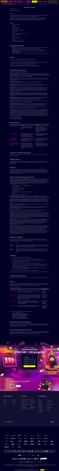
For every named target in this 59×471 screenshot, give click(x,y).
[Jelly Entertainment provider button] (52, 441)
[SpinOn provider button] (33, 444)
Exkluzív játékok (49, 407)
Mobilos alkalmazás (33, 401)
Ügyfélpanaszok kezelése (25, 399)
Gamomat (13, 401)
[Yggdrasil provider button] (13, 435)
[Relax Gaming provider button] (13, 438)
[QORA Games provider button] (39, 441)
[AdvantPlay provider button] (46, 444)
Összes (48, 410)
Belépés (40, 1)
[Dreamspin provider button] (7, 447)
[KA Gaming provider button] (39, 438)
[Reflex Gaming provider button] (26, 441)
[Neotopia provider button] (20, 447)
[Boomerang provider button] (46, 438)
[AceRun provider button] (13, 441)
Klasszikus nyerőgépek (50, 404)
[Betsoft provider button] (26, 435)
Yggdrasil (13, 399)
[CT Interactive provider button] (52, 438)
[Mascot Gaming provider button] (52, 435)
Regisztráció (34, 1)
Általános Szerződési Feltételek (33, 408)
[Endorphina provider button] (7, 435)
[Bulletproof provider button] (20, 441)
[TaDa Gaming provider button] (46, 435)
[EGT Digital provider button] (33, 438)
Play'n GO (5, 401)
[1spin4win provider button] (20, 435)
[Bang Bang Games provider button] (26, 444)
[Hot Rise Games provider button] (13, 444)
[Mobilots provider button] (7, 444)
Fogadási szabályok (24, 401)
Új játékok (40, 401)
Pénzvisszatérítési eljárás (25, 404)
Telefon (32, 356)
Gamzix (5, 404)
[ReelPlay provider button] (33, 441)
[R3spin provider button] (52, 444)
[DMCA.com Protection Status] (36, 458)
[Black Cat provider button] (39, 444)
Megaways (48, 399)
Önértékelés (32, 399)
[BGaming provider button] (26, 438)
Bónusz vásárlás (40, 407)
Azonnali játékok (41, 410)
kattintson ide (37, 469)
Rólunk (31, 404)
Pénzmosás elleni (23, 407)
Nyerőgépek (40, 404)
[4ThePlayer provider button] (7, 441)
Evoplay (5, 399)
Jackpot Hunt (40, 412)
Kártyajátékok (49, 401)
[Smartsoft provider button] (20, 438)
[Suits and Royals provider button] (13, 447)
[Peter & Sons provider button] (39, 435)
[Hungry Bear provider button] (46, 441)
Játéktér (39, 399)
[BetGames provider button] (20, 444)
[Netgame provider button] (33, 435)
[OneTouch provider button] (7, 438)
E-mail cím (26, 356)
